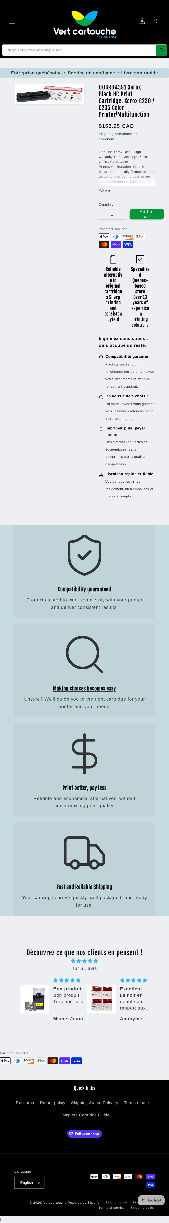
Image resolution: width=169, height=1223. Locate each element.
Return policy (52, 1103)
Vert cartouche (55, 1202)
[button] (12, 21)
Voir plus (105, 190)
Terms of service (112, 1207)
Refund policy (116, 1202)
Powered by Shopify (83, 1202)
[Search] (161, 50)
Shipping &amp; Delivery (94, 1103)
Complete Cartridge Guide (84, 1115)
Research (25, 1103)
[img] (84, 961)
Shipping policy (142, 1207)
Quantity (106, 205)
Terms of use (136, 1103)
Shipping (106, 134)
